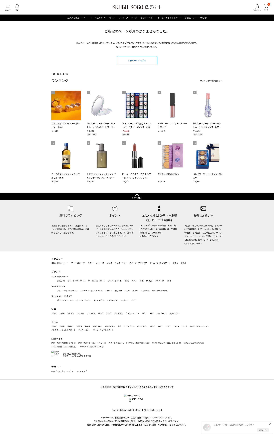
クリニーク (159, 281)
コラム (54, 322)
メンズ (134, 17)
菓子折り (70, 326)
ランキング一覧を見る (210, 80)
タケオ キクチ (98, 300)
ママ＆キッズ (112, 300)
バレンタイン (161, 313)
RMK (141, 281)
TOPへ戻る (137, 198)
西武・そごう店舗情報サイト (62, 343)
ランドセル (91, 313)
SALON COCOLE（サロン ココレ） (165, 343)
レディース (123, 17)
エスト (134, 281)
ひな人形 (70, 313)
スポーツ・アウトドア (138, 263)
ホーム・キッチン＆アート (169, 17)
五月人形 (80, 313)
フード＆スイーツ (98, 17)
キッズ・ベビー (147, 17)
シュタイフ (124, 300)
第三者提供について (164, 386)
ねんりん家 (145, 290)
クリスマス (118, 313)
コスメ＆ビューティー (77, 17)
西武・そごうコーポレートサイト (91, 343)
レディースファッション (199, 326)
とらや (135, 290)
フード (184, 326)
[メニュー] (8, 7)
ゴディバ (108, 290)
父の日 (108, 313)
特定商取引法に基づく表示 (141, 386)
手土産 (79, 326)
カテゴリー (57, 258)
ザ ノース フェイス (83, 300)
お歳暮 (183, 263)
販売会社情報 (119, 386)
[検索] (17, 7)
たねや (127, 290)
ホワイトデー (175, 313)
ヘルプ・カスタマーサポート (62, 371)
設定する (263, 430)
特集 (53, 309)
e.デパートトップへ (137, 60)
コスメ (176, 326)
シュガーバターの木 (160, 290)
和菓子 (87, 326)
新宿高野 (118, 290)
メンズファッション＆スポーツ (63, 330)
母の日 (100, 313)
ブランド (56, 271)
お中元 (175, 263)
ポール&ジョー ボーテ (96, 281)
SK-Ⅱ (169, 281)
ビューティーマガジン (197, 17)
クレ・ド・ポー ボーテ (76, 281)
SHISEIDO (61, 281)
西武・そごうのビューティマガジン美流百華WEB (128, 343)
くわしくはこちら (148, 236)
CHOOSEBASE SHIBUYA (193, 343)
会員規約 (105, 386)
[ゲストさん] (257, 7)
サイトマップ (81, 371)
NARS (126, 281)
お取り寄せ (97, 326)
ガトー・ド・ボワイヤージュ (91, 290)
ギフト (112, 17)
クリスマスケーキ (132, 313)
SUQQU (149, 281)
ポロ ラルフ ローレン (65, 300)
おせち (144, 313)
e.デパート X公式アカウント (91, 346)
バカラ (134, 300)
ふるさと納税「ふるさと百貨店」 (64, 346)
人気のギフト (109, 326)
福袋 (152, 313)
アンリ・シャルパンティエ (67, 290)
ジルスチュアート (115, 281)
